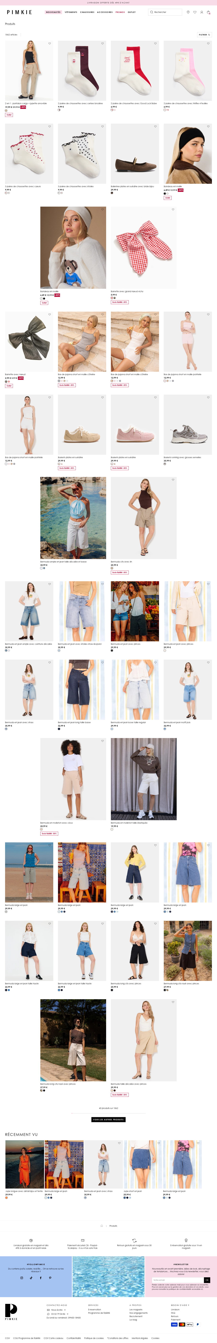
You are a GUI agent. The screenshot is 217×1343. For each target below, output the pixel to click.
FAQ (173, 1313)
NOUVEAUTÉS (53, 12)
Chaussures (87, 12)
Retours (174, 1316)
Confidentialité (74, 1338)
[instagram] (21, 1278)
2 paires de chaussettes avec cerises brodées (80, 103)
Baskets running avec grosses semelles (182, 457)
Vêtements (71, 12)
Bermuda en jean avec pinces (125, 644)
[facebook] (40, 1278)
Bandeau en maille (173, 186)
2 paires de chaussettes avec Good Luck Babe (134, 103)
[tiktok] (31, 1278)
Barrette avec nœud (15, 374)
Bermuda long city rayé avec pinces (181, 983)
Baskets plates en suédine (70, 457)
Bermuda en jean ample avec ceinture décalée (28, 644)
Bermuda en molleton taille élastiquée (129, 823)
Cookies (155, 1338)
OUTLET (132, 12)
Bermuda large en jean (16, 905)
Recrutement (136, 1316)
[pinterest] (50, 1278)
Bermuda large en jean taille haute (22, 983)
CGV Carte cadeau (53, 1338)
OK (207, 1280)
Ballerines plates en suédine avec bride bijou (132, 186)
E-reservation (94, 1309)
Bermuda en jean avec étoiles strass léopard (79, 644)
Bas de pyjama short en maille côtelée (76, 374)
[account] (202, 12)
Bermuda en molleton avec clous (56, 823)
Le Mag (133, 1319)
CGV (7, 1338)
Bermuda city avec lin (121, 561)
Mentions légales (140, 1338)
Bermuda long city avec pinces (126, 983)
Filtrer (203, 35)
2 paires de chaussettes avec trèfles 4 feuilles (186, 103)
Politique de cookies (94, 1338)
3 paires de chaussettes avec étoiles (76, 186)
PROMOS (120, 12)
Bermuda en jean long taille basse (74, 722)
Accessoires (105, 12)
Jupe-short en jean (133, 1191)
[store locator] (188, 12)
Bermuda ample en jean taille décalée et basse (63, 561)
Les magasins (136, 1309)
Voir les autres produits (108, 1119)
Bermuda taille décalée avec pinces (128, 1084)
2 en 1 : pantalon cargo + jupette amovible (26, 103)
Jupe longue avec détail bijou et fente (24, 1191)
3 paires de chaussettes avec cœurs (23, 186)
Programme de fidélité (99, 1313)
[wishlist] (195, 12)
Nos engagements (139, 1313)
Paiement (175, 1319)
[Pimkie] (19, 12)
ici (202, 1289)
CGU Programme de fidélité (26, 1338)
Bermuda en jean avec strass (19, 722)
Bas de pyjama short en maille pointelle (182, 374)
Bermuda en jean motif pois (177, 722)
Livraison (175, 1309)
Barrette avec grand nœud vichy (127, 291)
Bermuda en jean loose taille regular (128, 722)
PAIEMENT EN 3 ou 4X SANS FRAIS (108, 3)
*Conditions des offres (117, 1338)
